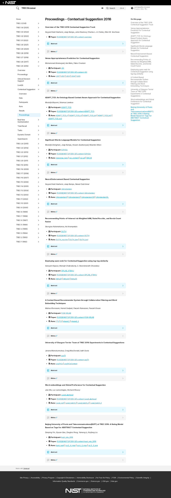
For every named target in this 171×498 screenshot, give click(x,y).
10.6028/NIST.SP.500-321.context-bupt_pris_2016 (76, 441)
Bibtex (53, 51)
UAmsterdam (66, 189)
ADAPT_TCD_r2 (75, 115)
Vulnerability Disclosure (85, 478)
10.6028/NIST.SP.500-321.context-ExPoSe (73, 154)
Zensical (26, 468)
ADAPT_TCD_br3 (55, 119)
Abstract (54, 44)
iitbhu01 (59, 279)
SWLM (89, 158)
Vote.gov (114, 481)
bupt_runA (60, 445)
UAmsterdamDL (102, 197)
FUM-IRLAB (66, 313)
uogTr (63, 355)
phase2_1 (66, 321)
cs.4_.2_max (82, 445)
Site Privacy (24, 478)
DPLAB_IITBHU (67, 271)
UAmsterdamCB (87, 197)
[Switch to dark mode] (102, 8)
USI (62, 68)
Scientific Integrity (142, 478)
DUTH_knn (73, 239)
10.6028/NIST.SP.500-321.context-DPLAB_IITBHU (77, 275)
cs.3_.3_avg (93, 445)
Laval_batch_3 (96, 403)
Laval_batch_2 (83, 403)
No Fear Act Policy (103, 478)
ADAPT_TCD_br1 (89, 115)
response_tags (62, 158)
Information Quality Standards (64, 481)
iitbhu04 (66, 279)
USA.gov (105, 481)
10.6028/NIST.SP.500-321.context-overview (74, 37)
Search (112, 8)
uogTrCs (59, 364)
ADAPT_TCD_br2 (104, 115)
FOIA (114, 478)
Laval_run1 (60, 403)
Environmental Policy (126, 478)
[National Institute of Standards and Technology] (9, 3)
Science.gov (95, 481)
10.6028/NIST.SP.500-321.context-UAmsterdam (76, 193)
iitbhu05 (74, 279)
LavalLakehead (67, 395)
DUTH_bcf (84, 239)
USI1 (57, 76)
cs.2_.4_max (70, 445)
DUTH (63, 231)
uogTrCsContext (70, 364)
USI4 (73, 76)
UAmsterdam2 (74, 197)
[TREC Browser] (17, 8)
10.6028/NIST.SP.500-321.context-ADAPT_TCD (75, 111)
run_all (82, 158)
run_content (74, 158)
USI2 (62, 76)
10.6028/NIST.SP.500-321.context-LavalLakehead (76, 399)
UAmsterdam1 (61, 197)
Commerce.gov (83, 481)
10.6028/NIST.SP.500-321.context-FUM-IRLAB (75, 317)
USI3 (68, 76)
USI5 (78, 76)
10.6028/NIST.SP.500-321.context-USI (72, 72)
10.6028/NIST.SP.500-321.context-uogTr (73, 360)
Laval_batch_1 (70, 403)
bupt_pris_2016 (67, 437)
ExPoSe (64, 150)
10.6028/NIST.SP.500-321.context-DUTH (73, 235)
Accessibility (35, 478)
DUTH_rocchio (62, 239)
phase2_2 (75, 321)
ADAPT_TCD (66, 107)
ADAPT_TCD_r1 (62, 115)
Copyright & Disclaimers (66, 478)
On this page (136, 19)
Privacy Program (48, 478)
